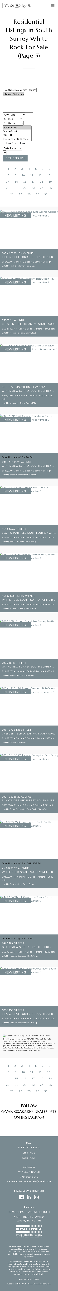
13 (48, 175)
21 (16, 188)
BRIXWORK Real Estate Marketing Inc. (34, 1284)
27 (20, 194)
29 (37, 194)
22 (24, 188)
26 (12, 194)
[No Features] (17, 127)
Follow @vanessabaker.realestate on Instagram (29, 1111)
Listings (29, 1152)
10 (23, 175)
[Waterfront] (17, 131)
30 (46, 194)
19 (50, 182)
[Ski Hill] (17, 135)
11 (31, 175)
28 (29, 194)
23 (33, 188)
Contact (29, 1158)
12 (40, 175)
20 (7, 188)
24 (41, 188)
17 (33, 182)
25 (50, 188)
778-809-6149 (29, 1177)
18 (41, 182)
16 (24, 182)
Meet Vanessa (29, 1147)
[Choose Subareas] (13, 94)
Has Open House (16, 143)
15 (16, 182)
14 (7, 182)
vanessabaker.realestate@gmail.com (29, 1181)
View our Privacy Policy (29, 1279)
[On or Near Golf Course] (17, 139)
